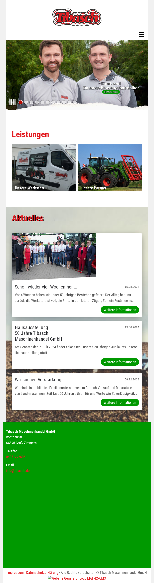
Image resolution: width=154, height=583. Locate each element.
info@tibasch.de (18, 471)
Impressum (15, 572)
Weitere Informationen (120, 310)
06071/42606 (15, 457)
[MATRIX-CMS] (77, 578)
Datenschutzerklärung (42, 572)
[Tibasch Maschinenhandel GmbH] (77, 17)
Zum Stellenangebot (111, 92)
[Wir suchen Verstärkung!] (20, 102)
